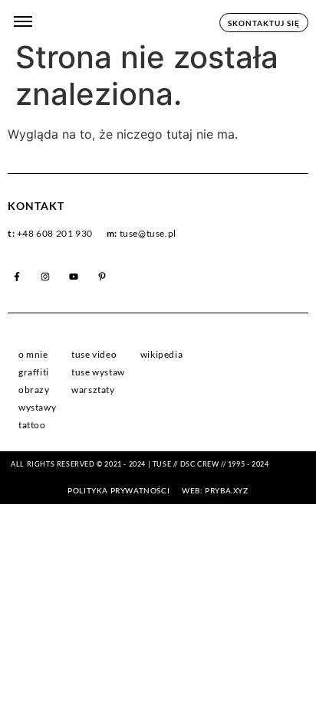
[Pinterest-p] (102, 276)
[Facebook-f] (17, 276)
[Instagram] (45, 276)
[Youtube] (73, 276)
